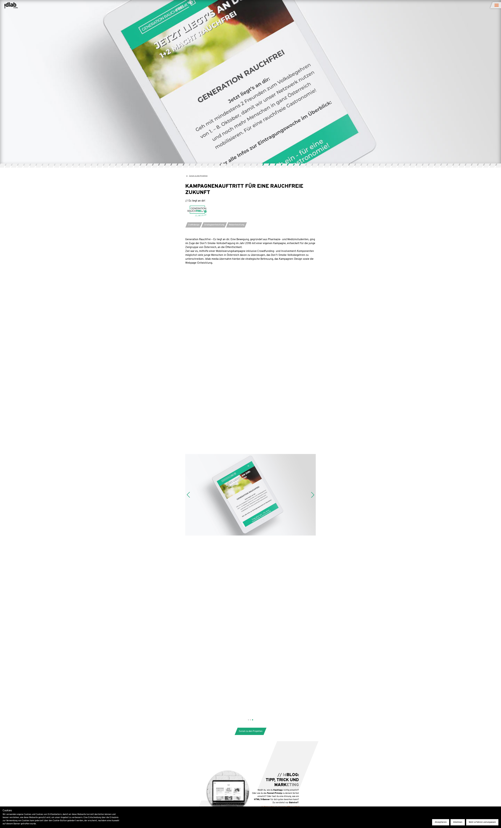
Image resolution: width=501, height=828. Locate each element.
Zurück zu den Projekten (198, 176)
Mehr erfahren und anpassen (482, 822)
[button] (497, 5)
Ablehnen (457, 822)
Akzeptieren (441, 822)
